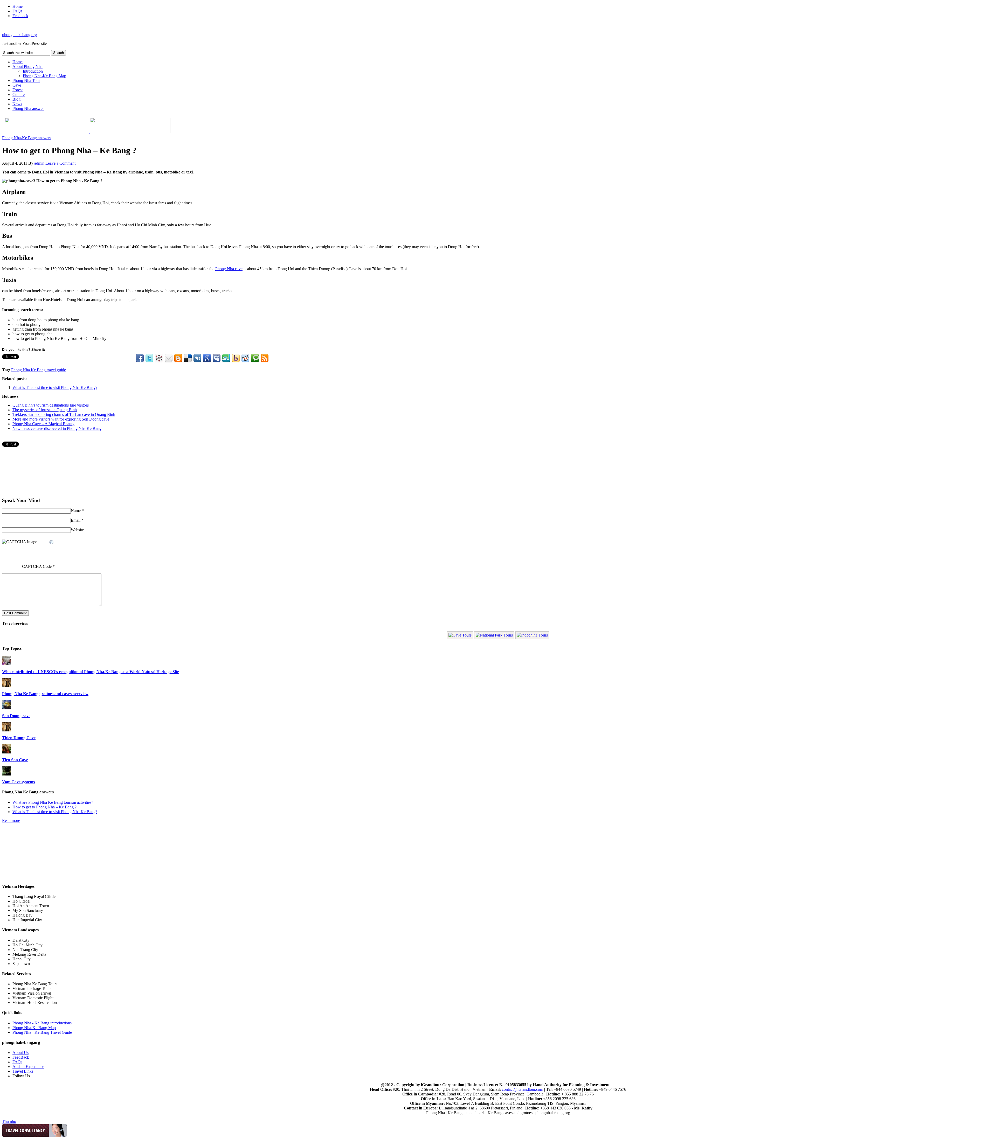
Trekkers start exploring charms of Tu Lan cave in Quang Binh (63, 414)
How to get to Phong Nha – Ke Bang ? (44, 807)
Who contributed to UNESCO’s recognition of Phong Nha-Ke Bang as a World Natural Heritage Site (90, 671)
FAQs (17, 11)
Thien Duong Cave (19, 738)
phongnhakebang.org (19, 34)
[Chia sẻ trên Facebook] (140, 358)
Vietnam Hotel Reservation (34, 1002)
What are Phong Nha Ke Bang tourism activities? (52, 802)
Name (76, 510)
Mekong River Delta (29, 954)
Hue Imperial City (27, 920)
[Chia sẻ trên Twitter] (149, 358)
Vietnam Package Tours (31, 988)
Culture (18, 94)
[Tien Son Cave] (6, 752)
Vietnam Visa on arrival (31, 993)
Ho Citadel (21, 901)
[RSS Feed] (264, 358)
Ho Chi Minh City (27, 945)
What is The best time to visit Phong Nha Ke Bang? (54, 387)
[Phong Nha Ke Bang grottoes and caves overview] (6, 686)
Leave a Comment (60, 163)
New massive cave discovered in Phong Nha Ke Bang (56, 428)
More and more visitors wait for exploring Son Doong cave (60, 419)
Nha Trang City (25, 949)
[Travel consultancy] (34, 1135)
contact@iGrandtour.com (522, 1089)
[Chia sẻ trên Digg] (197, 358)
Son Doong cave (16, 716)
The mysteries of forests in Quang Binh (44, 410)
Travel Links (22, 1071)
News (17, 104)
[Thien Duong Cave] (6, 730)
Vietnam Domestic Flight (32, 998)
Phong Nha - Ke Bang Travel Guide (42, 1032)
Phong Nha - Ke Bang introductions (42, 1023)
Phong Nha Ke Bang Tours (34, 984)
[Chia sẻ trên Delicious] (188, 358)
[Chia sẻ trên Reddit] (245, 358)
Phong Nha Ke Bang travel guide (38, 370)
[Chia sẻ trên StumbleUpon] (226, 358)
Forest (17, 90)
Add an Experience (28, 1066)
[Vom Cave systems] (6, 774)
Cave (16, 85)
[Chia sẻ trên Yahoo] (236, 358)
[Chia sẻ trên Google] (207, 358)
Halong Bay (22, 915)
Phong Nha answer (28, 108)
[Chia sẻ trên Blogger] (178, 358)
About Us (20, 1052)
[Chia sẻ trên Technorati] (255, 358)
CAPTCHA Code (37, 566)
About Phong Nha (27, 66)
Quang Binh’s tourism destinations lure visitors (50, 405)
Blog (16, 99)
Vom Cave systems (18, 782)
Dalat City (20, 940)
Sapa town (21, 963)
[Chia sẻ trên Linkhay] (159, 358)
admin (39, 163)
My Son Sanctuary (27, 910)
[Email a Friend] (168, 358)
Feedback (20, 15)
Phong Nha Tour (26, 80)
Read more (11, 820)
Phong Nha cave (229, 269)
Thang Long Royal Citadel (34, 896)
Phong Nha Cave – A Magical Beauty (43, 424)
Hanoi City (21, 959)
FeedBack (20, 1057)
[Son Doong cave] (6, 708)
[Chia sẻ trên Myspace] (216, 358)
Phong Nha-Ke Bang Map (44, 76)
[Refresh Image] (51, 542)
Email (75, 520)
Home (17, 6)
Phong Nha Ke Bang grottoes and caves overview (45, 693)
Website (77, 530)
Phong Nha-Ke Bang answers (26, 138)
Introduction (33, 71)
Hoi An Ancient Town (30, 906)
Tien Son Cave (15, 760)
